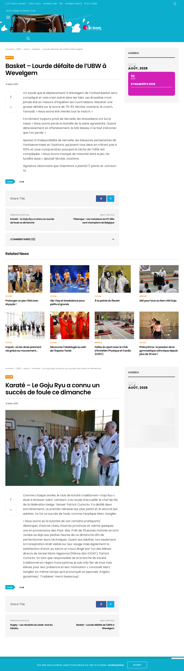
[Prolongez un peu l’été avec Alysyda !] (25, 279)
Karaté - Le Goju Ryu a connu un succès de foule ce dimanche (32, 220)
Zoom (8, 296)
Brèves (9, 57)
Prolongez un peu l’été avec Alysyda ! (21, 302)
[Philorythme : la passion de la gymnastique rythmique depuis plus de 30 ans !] (159, 325)
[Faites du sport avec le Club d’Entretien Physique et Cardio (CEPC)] (114, 325)
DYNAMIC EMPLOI (73, 3)
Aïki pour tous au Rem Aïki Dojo (158, 300)
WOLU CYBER (90, 3)
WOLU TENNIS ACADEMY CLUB (20, 10)
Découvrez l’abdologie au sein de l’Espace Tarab (68, 348)
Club (21, 181)
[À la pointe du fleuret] (114, 279)
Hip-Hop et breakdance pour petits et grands (67, 302)
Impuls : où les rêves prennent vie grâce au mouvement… (23, 348)
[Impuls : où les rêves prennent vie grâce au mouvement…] (25, 325)
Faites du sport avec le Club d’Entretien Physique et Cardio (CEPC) (113, 350)
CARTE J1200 (34, 3)
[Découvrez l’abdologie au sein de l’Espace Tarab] (69, 325)
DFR (61, 3)
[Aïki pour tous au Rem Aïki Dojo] (159, 279)
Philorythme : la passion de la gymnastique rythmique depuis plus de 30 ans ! (158, 350)
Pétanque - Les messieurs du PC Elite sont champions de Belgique (93, 220)
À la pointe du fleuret (107, 300)
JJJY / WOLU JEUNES (15, 3)
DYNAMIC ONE (50, 3)
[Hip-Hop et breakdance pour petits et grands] (69, 279)
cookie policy (115, 665)
